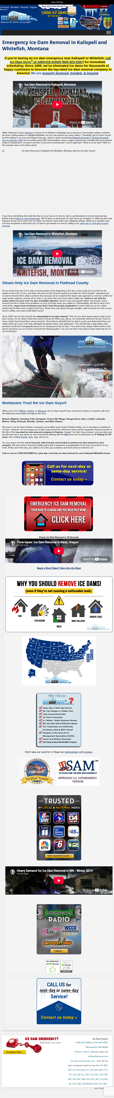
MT (97, 1079)
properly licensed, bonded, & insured (70, 73)
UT (74, 1070)
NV (96, 1074)
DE (95, 1084)
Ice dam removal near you (82, 1061)
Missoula (42, 411)
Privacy (78, 1052)
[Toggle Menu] (108, 32)
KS (74, 1084)
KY (100, 1084)
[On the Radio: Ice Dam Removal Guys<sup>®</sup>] (59, 929)
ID (78, 1070)
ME (100, 1070)
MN (105, 1065)
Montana (29, 132)
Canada (102, 1088)
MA (82, 1070)
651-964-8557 (101, 1042)
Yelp (36, 437)
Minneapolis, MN (94, 1047)
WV (105, 1084)
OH (87, 1074)
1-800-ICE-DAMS (83, 1042)
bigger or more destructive (27, 218)
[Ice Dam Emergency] (14, 1052)
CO (101, 1074)
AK (105, 1079)
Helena (30, 411)
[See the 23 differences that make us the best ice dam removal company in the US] (59, 719)
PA (88, 1079)
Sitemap (94, 1052)
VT (105, 1070)
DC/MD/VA (88, 1084)
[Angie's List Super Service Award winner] (107, 22)
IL (83, 1074)
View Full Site (57, 2)
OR (69, 1070)
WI (79, 1074)
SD (74, 1079)
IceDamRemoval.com (98, 1056)
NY (70, 1074)
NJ (75, 1074)
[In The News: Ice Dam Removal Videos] (59, 827)
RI (92, 1070)
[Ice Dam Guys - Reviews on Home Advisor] (71, 11)
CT (87, 1070)
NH (96, 1070)
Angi (30, 437)
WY (92, 1079)
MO (79, 1084)
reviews (88, 752)
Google (24, 437)
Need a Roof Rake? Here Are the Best (59, 568)
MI (105, 1074)
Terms (86, 1052)
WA (83, 1079)
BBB (66, 434)
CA (92, 1074)
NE (78, 1079)
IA (102, 1079)
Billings (23, 411)
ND (69, 1079)
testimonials (71, 752)
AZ (70, 1084)
